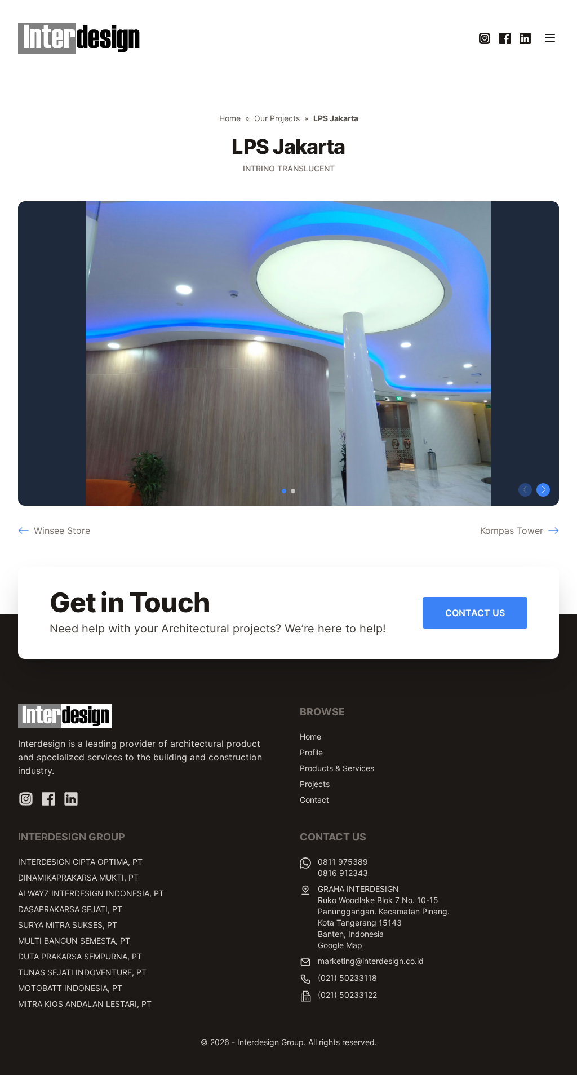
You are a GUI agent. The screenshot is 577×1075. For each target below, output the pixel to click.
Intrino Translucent (289, 168)
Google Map (340, 945)
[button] (284, 491)
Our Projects (277, 118)
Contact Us (475, 612)
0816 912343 (343, 873)
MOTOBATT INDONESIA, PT (70, 988)
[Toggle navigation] (550, 38)
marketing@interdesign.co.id (371, 961)
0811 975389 (343, 861)
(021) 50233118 (347, 978)
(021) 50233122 (347, 994)
